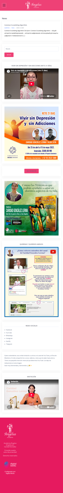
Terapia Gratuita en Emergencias (12, 486)
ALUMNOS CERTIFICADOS (36, 483)
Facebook (9, 330)
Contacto (26, 486)
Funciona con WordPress (9, 479)
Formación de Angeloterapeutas (17, 483)
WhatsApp (9, 335)
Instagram (9, 338)
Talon (24, 479)
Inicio (4, 483)
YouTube (9, 333)
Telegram (9, 344)
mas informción (31, 171)
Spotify (8, 341)
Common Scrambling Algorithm (15, 25)
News (13, 28)
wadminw (7, 28)
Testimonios (49, 483)
